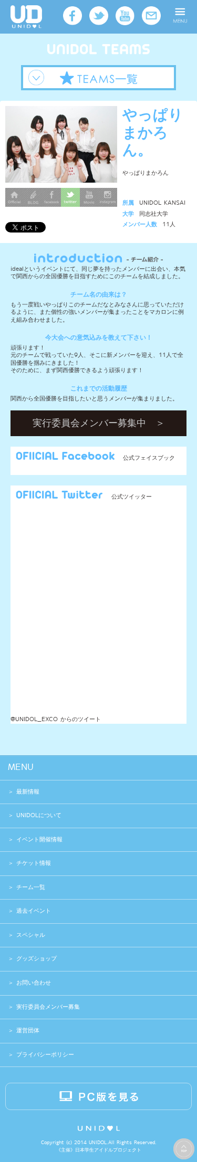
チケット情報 (33, 863)
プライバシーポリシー (44, 1054)
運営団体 (26, 1030)
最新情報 (27, 791)
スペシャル (30, 935)
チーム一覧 (30, 887)
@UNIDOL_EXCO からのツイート (56, 719)
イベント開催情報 (39, 839)
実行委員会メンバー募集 (47, 1006)
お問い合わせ (32, 982)
